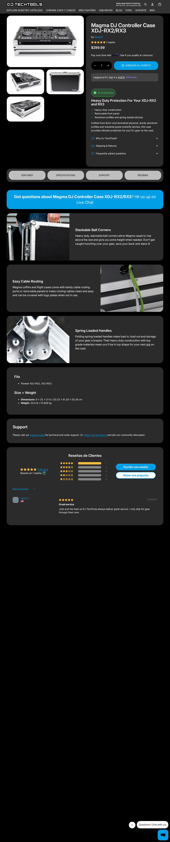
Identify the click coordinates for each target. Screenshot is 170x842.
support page (37, 434)
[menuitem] (152, 10)
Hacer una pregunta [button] (135, 475)
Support (104, 175)
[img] (66, 499)
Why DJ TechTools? (106, 138)
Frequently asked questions (111, 153)
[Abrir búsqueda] (145, 4)
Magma (99, 36)
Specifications (65, 175)
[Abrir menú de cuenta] (152, 4)
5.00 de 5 (43, 469)
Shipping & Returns (106, 145)
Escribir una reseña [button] (136, 467)
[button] (98, 42)
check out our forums (95, 434)
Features (27, 175)
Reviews (143, 175)
